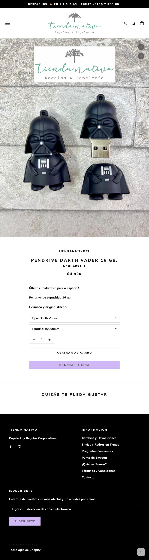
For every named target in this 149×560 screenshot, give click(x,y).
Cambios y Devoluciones (99, 438)
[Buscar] (134, 23)
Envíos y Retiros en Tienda (100, 444)
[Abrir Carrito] (142, 23)
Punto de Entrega (94, 457)
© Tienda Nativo (23, 544)
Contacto (88, 477)
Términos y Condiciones (98, 471)
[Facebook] (10, 446)
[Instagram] (19, 446)
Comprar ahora (74, 365)
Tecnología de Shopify (25, 550)
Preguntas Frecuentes (97, 451)
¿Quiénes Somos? (94, 464)
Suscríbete (24, 521)
